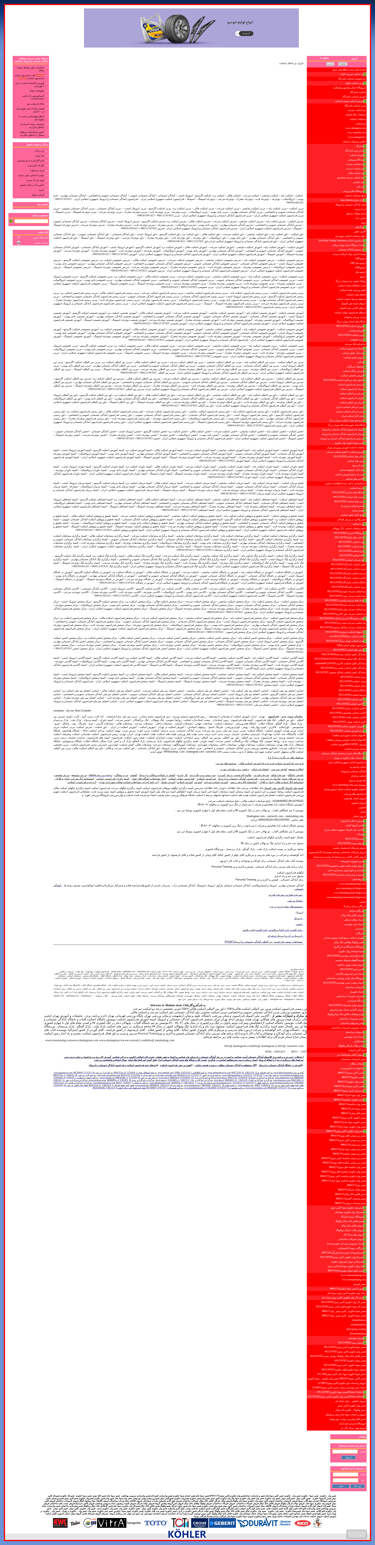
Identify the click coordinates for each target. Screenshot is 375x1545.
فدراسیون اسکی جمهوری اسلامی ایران (347, 762)
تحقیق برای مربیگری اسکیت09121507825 (343, 380)
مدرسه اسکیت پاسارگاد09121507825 (348, 573)
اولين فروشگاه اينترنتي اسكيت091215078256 (342, 618)
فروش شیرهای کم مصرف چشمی (349, 847)
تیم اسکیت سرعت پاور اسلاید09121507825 (345, 609)
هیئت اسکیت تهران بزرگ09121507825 (345, 641)
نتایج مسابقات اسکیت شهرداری (350, 236)
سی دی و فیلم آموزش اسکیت (349, 474)
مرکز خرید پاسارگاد (354, 150)
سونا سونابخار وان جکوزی (351, 951)
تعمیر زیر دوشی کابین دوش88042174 (347, 1140)
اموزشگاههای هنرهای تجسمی (349, 960)
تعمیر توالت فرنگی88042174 (352, 1189)
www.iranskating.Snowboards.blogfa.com (346, 897)
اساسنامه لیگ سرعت (355, 344)
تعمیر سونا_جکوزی (122, 1511)
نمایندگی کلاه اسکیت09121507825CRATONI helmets (340, 659)
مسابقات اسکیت (357, 119)
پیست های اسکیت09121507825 (348, 497)
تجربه (41, 190)
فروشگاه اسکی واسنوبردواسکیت (349, 87)
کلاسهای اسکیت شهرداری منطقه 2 (349, 735)
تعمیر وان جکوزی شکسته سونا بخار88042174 (344, 1180)
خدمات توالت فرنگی (354, 919)
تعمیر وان (92, 1511)
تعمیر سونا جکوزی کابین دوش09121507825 (345, 1365)
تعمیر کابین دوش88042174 (351, 1072)
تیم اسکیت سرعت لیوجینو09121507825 (346, 591)
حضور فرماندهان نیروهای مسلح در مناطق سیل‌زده (32, 133)
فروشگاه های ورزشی (353, 191)
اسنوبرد (362, 807)
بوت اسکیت (358, 524)
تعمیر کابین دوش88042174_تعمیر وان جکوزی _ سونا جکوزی (337, 1378)
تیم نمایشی (358, 182)
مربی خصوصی (357, 339)
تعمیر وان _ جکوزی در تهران (74, 1511)
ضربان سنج (358, 465)
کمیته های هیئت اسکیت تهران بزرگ (346, 420)
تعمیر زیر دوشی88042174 (353, 1144)
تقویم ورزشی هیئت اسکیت (352, 290)
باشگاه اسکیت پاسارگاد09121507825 (348, 582)
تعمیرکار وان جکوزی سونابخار (349, 1212)
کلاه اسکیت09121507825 (352, 555)
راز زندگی (39, 150)
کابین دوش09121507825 (352, 969)
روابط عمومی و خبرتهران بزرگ (350, 281)
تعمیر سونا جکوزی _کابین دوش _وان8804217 (344, 1311)
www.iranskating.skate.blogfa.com (350, 892)
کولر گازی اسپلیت (357, 1050)
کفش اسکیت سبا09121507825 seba (346, 636)
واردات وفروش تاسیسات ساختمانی (348, 1027)
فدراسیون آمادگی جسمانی (351, 249)
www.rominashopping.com (353, 1275)
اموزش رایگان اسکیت (353, 371)
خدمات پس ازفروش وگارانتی (349, 973)
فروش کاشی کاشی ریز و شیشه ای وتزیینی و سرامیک (339, 856)
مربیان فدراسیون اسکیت (351, 389)
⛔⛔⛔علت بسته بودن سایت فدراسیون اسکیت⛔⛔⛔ (29, 77)
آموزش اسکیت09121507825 (350, 326)
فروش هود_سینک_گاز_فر (353, 1428)
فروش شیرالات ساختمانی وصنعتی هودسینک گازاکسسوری (337, 852)
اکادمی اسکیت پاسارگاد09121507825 (348, 578)
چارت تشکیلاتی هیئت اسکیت (352, 285)
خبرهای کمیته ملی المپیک (353, 303)
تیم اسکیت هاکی (356, 173)
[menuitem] (337, 69)
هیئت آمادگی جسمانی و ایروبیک (350, 204)
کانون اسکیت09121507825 (351, 699)
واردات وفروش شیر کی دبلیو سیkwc (345, 1243)
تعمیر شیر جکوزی (105, 1511)
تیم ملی (360, 186)
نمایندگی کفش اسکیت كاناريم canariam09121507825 (340, 663)
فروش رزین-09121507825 (351, 1342)
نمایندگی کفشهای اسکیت (351, 470)
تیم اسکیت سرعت (357, 110)
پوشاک (360, 834)
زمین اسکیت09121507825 (353, 676)
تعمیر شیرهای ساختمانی (352, 1023)
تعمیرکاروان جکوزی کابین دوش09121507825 (342, 1257)
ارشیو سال (360, 272)
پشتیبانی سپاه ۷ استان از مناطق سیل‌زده (32, 125)
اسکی (363, 811)
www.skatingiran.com (356, 128)
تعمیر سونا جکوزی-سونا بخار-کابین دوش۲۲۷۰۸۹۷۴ (341, 1374)
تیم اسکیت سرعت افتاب (352, 74)
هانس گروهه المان (355, 825)
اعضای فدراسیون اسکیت (351, 348)
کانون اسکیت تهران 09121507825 (349, 721)
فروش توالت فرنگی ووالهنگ (350, 1230)
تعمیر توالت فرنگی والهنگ (351, 1045)
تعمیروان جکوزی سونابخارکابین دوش (346, 1266)
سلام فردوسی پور (35, 103)
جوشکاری (359, 1041)
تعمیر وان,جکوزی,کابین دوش (352, 1405)
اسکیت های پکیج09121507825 (349, 537)
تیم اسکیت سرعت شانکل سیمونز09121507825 (343, 627)
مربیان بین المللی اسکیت (351, 393)
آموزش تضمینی (356, 330)
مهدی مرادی (358, 510)
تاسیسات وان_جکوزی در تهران (349, 757)
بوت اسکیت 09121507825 (351, 542)
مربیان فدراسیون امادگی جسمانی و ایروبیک (342, 434)
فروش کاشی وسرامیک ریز (350, 1054)
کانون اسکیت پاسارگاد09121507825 (348, 564)
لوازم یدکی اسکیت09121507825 (348, 560)
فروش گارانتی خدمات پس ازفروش (346, 1009)
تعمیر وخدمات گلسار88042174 (351, 1198)
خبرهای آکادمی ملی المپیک (353, 308)
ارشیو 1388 (360, 267)
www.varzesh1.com (356, 132)
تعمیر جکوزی (138, 1511)
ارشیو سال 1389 (358, 263)
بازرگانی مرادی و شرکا (355, 906)
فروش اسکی (359, 816)
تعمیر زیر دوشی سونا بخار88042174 (348, 1149)
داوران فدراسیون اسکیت (352, 398)
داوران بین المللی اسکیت (351, 402)
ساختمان (359, 928)
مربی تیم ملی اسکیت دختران (350, 407)
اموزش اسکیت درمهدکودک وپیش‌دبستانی (344, 937)
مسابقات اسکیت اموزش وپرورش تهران (346, 447)
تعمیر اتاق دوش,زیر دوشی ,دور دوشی (347, 1419)
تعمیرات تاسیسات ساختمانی (350, 996)
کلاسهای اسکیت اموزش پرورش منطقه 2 (346, 739)
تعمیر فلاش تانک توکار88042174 (350, 1194)
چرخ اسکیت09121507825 (351, 551)
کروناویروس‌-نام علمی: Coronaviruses (33, 97)
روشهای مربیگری (355, 366)
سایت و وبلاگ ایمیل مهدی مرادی (348, 245)
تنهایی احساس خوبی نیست (31, 175)
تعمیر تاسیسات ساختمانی (351, 1018)
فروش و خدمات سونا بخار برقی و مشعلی (345, 1414)
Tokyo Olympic (37, 91)
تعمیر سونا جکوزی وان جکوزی (349, 443)
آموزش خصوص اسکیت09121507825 (346, 726)
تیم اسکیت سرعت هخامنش (350, 177)
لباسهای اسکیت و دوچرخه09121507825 (345, 632)
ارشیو (363, 276)
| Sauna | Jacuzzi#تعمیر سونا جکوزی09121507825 (340, 1392)
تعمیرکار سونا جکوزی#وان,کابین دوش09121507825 (341, 1306)
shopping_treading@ (356, 1329)
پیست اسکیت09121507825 (352, 681)
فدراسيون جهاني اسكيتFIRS (351, 645)
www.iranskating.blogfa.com (352, 883)
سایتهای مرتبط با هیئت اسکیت (351, 299)
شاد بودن (39, 155)
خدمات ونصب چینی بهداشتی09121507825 (343, 982)
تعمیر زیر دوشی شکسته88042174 (349, 1153)
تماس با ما (361, 218)
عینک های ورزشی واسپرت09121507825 (344, 600)
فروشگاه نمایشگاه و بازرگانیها (349, 946)
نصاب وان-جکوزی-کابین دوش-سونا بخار (346, 1293)
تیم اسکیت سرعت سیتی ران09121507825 (345, 623)
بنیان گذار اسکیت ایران (352, 416)
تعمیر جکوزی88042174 (353, 1077)
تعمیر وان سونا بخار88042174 (351, 1095)
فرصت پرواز (38, 194)
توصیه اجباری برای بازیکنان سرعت (349, 254)
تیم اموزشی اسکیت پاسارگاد (352, 78)
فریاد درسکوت (37, 170)
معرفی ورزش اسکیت (355, 748)
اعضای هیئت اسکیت (356, 294)
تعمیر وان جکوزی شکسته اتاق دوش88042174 (344, 1171)
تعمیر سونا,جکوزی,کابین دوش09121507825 (345, 1347)
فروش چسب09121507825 (351, 843)
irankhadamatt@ (358, 1324)
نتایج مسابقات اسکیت (355, 195)
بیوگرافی (359, 227)
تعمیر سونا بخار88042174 (353, 1108)
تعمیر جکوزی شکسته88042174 (349, 1099)
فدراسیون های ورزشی (355, 793)
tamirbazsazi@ (359, 1320)
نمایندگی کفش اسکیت (353, 353)
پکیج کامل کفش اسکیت (352, 515)
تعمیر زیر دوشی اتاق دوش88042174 (348, 1135)
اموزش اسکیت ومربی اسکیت (349, 101)
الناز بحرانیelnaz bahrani (352, 200)
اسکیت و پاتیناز (358, 775)
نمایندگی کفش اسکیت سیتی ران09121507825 (343, 668)
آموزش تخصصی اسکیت (352, 375)
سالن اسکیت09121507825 (353, 685)
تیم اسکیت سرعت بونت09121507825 (347, 596)
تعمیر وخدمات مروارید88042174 (350, 1203)
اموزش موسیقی (356, 1338)
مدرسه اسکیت (357, 488)
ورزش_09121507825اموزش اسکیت (348, 744)
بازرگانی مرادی (356, 910)
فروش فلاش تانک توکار (352, 915)
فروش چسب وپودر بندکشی (350, 964)
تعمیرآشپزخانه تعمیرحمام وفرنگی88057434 (343, 1252)
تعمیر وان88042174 (356, 1185)
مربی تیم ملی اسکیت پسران (350, 411)
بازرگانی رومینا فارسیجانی (351, 1248)
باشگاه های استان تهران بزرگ (351, 321)
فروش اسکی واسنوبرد (355, 798)
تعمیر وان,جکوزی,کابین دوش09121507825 (345, 1351)
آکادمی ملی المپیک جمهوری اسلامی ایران (344, 829)
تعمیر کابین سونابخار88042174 (349, 1086)
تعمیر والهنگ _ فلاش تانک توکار (350, 1410)
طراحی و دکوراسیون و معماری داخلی (346, 870)
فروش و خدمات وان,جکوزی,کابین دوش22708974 (342, 1383)
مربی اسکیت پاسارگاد (355, 105)
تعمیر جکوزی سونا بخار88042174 (350, 1122)
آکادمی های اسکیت (354, 479)
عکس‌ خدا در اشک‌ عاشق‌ (32, 185)
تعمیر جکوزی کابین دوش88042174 (349, 1117)
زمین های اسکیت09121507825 (349, 501)
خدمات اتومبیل (357, 991)
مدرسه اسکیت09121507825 (352, 694)
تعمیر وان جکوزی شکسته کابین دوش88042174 (343, 1176)
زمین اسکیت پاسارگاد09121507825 (349, 587)
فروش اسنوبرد (358, 802)
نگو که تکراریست (35, 165)
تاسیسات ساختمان (354, 987)
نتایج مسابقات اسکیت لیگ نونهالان (349, 528)
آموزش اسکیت (356, 155)
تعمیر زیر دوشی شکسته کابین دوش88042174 (343, 1158)
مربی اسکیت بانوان (354, 83)
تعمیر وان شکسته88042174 (352, 1104)
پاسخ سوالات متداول (356, 213)
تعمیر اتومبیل (359, 1284)
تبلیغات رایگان (357, 1063)
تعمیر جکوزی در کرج (187, 1511)
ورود (363, 222)
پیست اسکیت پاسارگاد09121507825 (348, 569)
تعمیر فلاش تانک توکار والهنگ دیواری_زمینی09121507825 (338, 1356)
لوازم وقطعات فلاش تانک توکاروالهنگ (345, 1014)
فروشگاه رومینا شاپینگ (352, 1216)
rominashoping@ (358, 1333)
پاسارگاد (360, 146)
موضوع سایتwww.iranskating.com (349, 784)
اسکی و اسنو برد (358, 766)
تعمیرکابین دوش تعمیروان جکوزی (347, 1261)
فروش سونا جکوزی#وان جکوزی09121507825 (344, 1369)
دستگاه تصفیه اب (355, 1000)
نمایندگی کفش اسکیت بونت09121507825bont (344, 654)
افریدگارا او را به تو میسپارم (30, 160)
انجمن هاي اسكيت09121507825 (348, 650)
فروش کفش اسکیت (354, 357)
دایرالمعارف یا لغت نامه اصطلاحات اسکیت (345, 483)
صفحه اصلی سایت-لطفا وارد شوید (349, 69)
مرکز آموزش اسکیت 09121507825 (347, 730)
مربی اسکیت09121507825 (351, 335)
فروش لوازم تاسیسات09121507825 (346, 1005)
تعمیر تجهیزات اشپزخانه (352, 861)
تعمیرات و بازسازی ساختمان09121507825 (343, 874)
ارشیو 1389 (360, 258)
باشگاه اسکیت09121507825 (352, 690)
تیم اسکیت (360, 123)
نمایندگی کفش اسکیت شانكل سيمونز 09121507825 (341, 672)
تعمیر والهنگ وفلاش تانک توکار (349, 942)
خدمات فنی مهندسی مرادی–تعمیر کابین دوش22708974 (339, 1387)
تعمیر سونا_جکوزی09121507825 (350, 1360)
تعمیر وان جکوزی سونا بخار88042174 (348, 1126)
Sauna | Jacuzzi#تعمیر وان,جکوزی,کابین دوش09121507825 (336, 1396)
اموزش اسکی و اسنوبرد (352, 820)
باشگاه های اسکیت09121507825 (348, 492)
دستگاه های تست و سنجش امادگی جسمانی (342, 753)
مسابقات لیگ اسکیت (355, 114)
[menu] (337, 748)
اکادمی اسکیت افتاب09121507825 (349, 717)
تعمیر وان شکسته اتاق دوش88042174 (347, 1167)
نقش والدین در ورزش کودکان (351, 519)
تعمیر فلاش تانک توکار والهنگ (349, 1221)
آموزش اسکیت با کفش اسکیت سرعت (345, 452)
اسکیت (360, 362)
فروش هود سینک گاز (353, 1234)
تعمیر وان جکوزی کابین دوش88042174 (345, 1131)
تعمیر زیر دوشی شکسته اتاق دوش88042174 (344, 1162)
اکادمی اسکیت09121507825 (350, 703)
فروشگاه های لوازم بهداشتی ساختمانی (345, 978)
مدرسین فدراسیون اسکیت (351, 384)
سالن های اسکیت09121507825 (349, 456)
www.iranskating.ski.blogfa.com (351, 888)
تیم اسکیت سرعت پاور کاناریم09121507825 (344, 614)
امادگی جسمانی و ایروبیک (353, 771)
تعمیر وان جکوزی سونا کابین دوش (347, 1207)
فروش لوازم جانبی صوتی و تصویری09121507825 (340, 865)
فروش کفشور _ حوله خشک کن (350, 1401)
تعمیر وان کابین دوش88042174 (349, 1090)
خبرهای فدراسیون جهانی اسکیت (350, 312)
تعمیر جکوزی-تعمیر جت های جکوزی (161, 1511)
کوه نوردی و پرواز (357, 780)
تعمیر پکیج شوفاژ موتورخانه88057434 (346, 1270)
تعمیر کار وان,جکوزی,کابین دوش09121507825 (343, 1302)
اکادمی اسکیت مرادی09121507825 (349, 708)
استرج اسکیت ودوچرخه (352, 506)
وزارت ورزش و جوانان (355, 317)
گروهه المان (358, 879)
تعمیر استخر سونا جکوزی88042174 (347, 1288)
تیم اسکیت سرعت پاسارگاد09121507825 (346, 605)
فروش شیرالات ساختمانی (351, 1239)
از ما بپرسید (360, 209)
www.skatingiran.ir (357, 137)
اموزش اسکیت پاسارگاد (354, 96)
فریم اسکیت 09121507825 (351, 546)
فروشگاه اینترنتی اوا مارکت (352, 1423)
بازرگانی (360, 933)
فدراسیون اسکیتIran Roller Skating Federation (341, 240)
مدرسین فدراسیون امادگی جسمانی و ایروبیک (342, 438)
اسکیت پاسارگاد (358, 92)
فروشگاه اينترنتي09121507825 (349, 533)
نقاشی (362, 901)
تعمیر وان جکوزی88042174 (351, 1081)
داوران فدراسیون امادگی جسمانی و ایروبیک (343, 429)
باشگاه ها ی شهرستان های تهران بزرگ (347, 425)
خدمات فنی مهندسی (354, 924)
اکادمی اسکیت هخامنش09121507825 (348, 712)
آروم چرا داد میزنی (35, 180)
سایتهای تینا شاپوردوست (352, 1068)
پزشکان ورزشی (356, 159)
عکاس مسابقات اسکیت (354, 141)
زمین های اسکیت (355, 461)
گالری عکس (360, 231)
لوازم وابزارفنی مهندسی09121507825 (345, 955)
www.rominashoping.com (354, 1279)
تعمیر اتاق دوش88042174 (353, 1113)
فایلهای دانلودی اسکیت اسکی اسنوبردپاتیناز (345, 789)
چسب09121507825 (354, 838)
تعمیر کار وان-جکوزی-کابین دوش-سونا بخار (343, 1297)
